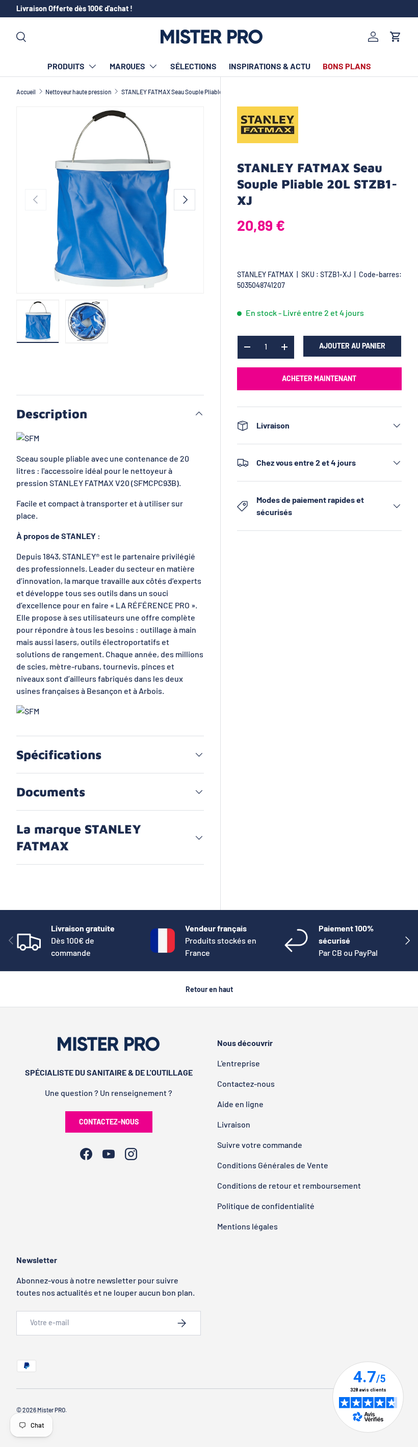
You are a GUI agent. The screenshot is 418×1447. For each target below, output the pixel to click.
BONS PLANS (347, 66)
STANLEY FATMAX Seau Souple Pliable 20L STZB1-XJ (191, 92)
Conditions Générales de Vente (272, 1165)
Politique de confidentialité (266, 1206)
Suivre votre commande (259, 1144)
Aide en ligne (240, 1104)
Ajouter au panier (352, 345)
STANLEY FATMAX (265, 274)
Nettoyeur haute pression (78, 92)
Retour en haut (209, 989)
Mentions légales (247, 1226)
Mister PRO (51, 1409)
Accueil (26, 92)
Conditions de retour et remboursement (289, 1185)
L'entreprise (238, 1063)
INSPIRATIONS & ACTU (269, 66)
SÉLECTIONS (193, 66)
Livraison (233, 1124)
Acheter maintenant (319, 378)
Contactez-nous (109, 1121)
